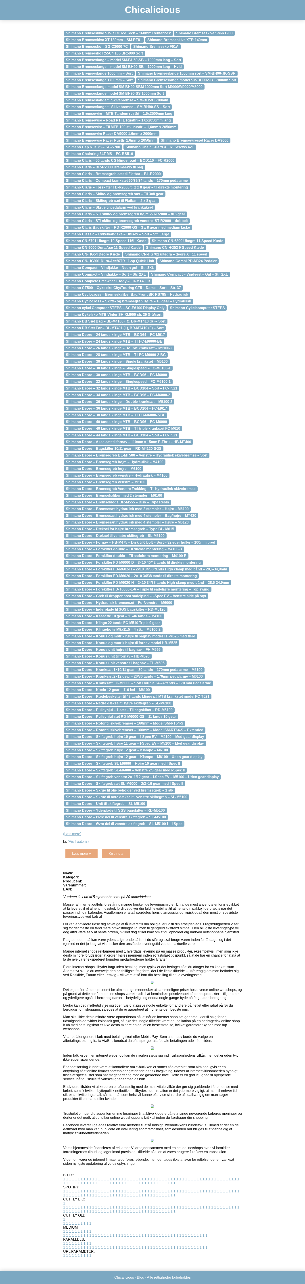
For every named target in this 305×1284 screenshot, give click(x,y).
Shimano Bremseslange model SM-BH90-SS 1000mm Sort (115, 93)
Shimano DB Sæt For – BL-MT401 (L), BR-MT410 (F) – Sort (115, 328)
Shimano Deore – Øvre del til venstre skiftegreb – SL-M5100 (116, 817)
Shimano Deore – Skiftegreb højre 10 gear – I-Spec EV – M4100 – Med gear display (135, 737)
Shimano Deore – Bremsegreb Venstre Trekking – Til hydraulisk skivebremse (131, 489)
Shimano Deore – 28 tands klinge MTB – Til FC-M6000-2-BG (116, 355)
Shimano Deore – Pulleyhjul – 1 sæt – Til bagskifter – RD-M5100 (119, 710)
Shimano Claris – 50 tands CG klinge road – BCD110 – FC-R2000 (120, 160)
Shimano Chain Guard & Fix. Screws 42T (159, 147)
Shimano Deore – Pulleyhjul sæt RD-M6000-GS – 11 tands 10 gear (121, 716)
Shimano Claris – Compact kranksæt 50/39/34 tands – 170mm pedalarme (127, 180)
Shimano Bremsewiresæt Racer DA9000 (194, 140)
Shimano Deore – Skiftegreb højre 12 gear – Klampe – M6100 (117, 750)
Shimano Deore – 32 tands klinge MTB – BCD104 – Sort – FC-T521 (121, 388)
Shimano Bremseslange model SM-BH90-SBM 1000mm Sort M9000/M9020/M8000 (134, 87)
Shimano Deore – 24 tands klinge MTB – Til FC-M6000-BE (114, 341)
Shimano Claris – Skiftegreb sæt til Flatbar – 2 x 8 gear (111, 201)
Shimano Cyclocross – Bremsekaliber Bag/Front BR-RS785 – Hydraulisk (127, 294)
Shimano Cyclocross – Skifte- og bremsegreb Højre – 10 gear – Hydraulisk (128, 301)
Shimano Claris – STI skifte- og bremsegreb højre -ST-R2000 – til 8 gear (125, 214)
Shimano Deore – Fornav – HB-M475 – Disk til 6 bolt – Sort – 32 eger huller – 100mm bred (140, 542)
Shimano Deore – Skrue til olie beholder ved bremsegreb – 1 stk (119, 790)
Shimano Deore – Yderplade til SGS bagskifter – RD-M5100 (115, 810)
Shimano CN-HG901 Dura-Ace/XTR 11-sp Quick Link (110, 261)
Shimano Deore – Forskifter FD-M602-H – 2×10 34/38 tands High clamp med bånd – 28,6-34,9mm (146, 569)
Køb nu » (116, 853)
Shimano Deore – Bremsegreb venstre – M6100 (105, 482)
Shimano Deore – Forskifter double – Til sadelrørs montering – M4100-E (126, 556)
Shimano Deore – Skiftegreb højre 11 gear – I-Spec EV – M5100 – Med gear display (135, 743)
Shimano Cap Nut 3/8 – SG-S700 (93, 147)
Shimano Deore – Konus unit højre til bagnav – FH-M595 (113, 649)
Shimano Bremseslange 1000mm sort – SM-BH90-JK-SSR (187, 73)
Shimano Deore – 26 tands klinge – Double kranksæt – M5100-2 (119, 348)
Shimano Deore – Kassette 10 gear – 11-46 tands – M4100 (114, 616)
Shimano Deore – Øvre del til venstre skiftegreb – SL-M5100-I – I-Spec (124, 824)
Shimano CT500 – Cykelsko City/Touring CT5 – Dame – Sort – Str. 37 (123, 288)
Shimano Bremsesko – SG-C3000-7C (97, 46)
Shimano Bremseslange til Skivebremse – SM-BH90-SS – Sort (118, 107)
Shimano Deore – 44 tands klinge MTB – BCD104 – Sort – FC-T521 (121, 435)
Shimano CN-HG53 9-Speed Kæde (175, 247)
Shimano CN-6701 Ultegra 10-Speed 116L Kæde (106, 241)
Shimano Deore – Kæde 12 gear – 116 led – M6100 (108, 690)
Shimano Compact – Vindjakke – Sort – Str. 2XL (106, 274)
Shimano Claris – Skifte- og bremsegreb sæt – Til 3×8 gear (114, 194)
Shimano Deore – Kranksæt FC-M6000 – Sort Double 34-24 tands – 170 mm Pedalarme (138, 683)
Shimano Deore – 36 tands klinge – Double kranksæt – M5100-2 (119, 402)
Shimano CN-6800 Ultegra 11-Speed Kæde (187, 241)
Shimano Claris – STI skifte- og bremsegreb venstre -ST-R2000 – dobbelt (127, 221)
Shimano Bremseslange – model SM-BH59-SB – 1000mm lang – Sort (123, 60)
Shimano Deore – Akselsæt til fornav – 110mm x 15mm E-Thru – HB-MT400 (128, 442)
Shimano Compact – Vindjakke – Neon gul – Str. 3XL (110, 268)
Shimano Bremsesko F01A (156, 46)
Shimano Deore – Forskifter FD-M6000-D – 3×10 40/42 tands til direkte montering (133, 562)
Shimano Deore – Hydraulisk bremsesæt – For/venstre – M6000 (119, 603)
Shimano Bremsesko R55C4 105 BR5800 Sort (104, 53)
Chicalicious (152, 9)
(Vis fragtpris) (78, 841)
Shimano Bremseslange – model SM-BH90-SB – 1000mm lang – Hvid (124, 67)
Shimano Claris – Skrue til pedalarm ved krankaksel (109, 207)
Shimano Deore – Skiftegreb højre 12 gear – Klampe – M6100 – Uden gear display (134, 757)
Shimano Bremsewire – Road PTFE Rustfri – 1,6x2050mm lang (118, 120)
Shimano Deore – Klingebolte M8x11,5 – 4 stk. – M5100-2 (113, 629)
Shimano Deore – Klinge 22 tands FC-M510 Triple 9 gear (113, 623)
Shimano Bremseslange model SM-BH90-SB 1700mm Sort (187, 80)
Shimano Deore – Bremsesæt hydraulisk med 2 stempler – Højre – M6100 (127, 509)
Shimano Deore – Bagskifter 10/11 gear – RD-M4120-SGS (113, 448)
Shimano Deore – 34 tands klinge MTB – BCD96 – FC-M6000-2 (118, 395)
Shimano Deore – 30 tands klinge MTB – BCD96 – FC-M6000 (116, 375)
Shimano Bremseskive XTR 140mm (177, 40)
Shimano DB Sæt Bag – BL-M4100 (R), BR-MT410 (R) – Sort (115, 321)
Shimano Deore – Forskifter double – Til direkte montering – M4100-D (124, 549)
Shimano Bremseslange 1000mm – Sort (99, 73)
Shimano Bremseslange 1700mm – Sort (99, 80)
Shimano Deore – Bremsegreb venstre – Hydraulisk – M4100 (116, 475)
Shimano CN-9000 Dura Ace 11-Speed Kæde (103, 247)
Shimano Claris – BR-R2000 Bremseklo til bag (104, 167)
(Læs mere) (72, 834)
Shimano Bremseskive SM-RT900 (204, 33)
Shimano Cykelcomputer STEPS (197, 308)
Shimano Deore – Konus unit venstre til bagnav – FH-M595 (115, 663)
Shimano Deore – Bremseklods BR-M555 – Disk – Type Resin (117, 502)
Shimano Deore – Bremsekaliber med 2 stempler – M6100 (114, 495)
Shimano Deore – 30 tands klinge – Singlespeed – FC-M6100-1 (118, 368)
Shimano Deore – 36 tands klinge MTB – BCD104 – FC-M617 (116, 408)
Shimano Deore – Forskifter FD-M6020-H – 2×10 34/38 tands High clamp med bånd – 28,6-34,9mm (147, 582)
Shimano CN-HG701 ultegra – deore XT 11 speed (166, 254)
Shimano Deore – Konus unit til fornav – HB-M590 (108, 656)
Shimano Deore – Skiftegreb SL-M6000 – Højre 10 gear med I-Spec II (123, 763)
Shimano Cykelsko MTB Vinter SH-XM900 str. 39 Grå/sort (113, 314)
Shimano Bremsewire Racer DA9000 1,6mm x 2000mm (111, 134)
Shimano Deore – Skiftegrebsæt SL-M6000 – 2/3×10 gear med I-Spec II (124, 783)
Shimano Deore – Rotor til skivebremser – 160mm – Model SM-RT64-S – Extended (134, 730)
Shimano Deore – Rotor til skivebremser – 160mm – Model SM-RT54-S (124, 723)
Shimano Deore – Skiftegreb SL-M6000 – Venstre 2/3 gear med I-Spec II (125, 770)
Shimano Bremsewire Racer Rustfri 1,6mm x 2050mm (110, 140)
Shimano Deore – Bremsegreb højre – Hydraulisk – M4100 (114, 462)
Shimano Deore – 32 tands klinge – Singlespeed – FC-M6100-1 (118, 381)
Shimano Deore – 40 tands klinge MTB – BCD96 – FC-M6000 (116, 422)
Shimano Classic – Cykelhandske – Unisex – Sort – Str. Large (117, 234)
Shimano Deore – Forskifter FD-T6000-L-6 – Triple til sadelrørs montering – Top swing (137, 589)
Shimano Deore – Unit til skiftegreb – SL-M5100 (105, 804)
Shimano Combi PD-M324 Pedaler (188, 261)
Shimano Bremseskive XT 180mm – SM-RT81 (104, 40)
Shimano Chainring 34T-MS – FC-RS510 (99, 154)
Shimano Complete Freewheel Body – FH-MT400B (108, 281)
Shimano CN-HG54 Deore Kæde (93, 254)
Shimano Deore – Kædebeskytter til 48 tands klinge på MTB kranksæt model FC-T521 (137, 696)
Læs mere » (81, 853)
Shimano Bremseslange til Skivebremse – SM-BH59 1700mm (117, 100)
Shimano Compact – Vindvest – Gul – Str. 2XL (189, 274)
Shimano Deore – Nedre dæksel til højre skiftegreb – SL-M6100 (118, 703)
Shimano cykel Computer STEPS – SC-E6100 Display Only (115, 308)
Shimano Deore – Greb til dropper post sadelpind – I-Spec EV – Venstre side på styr (136, 596)
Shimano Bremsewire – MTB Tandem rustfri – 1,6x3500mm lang (119, 113)
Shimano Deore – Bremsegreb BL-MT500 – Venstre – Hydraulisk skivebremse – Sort (136, 455)
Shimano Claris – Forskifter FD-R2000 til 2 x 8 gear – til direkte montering (127, 187)
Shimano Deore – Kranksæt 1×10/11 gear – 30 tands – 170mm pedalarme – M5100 (134, 670)
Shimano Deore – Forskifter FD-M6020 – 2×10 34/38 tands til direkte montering (131, 576)
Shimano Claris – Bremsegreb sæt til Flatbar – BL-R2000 (113, 174)
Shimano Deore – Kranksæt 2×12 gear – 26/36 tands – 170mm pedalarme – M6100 (134, 676)
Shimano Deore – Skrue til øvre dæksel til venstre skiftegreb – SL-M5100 (126, 797)
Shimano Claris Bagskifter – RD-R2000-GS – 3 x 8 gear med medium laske (128, 227)
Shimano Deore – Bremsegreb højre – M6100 (103, 469)
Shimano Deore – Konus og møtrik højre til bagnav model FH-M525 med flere (130, 636)
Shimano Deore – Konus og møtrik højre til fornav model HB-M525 (121, 643)
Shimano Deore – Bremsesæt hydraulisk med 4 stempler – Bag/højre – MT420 (131, 515)
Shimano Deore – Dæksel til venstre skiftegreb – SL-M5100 (115, 536)
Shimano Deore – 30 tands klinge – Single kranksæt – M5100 (117, 361)
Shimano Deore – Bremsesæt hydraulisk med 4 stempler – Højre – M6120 (127, 522)
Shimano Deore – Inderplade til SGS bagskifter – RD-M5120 (115, 609)
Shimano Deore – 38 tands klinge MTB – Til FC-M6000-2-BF (115, 415)
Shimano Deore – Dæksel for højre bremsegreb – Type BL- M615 (120, 529)
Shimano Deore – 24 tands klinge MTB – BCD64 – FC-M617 (115, 335)
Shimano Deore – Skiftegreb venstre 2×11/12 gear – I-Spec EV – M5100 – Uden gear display (142, 777)
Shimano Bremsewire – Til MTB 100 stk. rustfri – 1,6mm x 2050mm (121, 127)
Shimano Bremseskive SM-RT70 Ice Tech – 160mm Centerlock (118, 33)
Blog (140, 1277)
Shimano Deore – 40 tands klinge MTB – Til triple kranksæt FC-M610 (123, 428)
